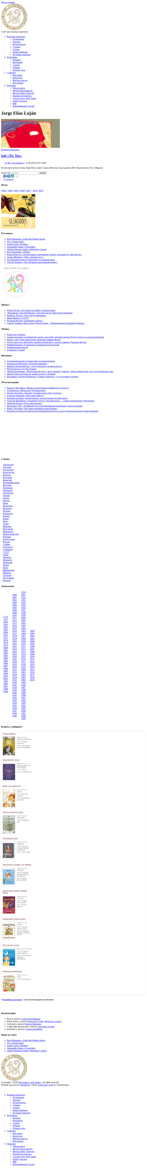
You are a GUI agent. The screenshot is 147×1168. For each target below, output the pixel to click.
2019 (16, 190)
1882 (5, 653)
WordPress (25, 1085)
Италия (6, 511)
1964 (23, 628)
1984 (23, 680)
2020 (10, 190)
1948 (14, 713)
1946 (14, 708)
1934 (14, 677)
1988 (23, 690)
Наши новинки (20, 52)
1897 (5, 686)
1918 (14, 636)
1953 (23, 600)
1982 (23, 674)
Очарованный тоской (17, 347)
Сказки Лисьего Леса (22, 927)
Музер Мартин (22, 905)
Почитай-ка (26, 979)
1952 (23, 597)
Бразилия (7, 480)
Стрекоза (20, 898)
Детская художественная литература (23, 847)
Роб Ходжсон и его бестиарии (21, 369)
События (11, 72)
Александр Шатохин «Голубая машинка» (27, 363)
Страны (16, 47)
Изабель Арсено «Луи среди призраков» (26, 315)
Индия (6, 500)
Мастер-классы (20, 80)
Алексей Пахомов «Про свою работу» (25, 395)
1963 (23, 625)
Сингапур (8, 547)
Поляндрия (21, 817)
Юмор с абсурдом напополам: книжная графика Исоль (34, 339)
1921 (14, 644)
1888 (5, 668)
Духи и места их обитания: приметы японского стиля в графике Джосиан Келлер (47, 342)
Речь (29, 949)
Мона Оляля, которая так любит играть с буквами (31, 374)
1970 (23, 644)
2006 (32, 646)
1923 (14, 649)
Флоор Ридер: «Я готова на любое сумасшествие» (31, 310)
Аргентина (8, 470)
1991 (23, 698)
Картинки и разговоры (12, 1000)
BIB (15, 103)
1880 (5, 648)
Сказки (16, 49)
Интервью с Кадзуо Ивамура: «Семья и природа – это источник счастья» (42, 376)
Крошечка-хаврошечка (12, 971)
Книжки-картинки (16, 36)
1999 (23, 718)
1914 (14, 625)
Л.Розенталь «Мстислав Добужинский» (26, 390)
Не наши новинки (21, 54)
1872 (5, 637)
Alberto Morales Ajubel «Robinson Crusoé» (27, 249)
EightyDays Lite (45, 1085)
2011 (32, 659)
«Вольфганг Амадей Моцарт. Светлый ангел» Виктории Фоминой (39, 313)
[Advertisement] (73, 435)
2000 (32, 631)
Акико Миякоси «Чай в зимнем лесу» (25, 257)
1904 (14, 602)
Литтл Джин (26, 852)
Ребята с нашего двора (23, 952)
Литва (6, 524)
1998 (23, 716)
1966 (23, 633)
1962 (23, 623)
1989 (23, 692)
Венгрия (7, 485)
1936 (14, 682)
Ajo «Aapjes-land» (15, 241)
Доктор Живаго (9, 734)
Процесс (17, 60)
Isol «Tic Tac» (11, 156)
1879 (5, 645)
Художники (18, 39)
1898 (5, 689)
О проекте (8, 179)
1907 (14, 607)
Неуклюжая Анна (10, 838)
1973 (23, 651)
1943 (14, 700)
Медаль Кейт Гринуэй (23, 93)
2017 (28, 190)
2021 (4, 190)
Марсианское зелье (11, 760)
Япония (6, 580)
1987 (23, 687)
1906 (14, 605)
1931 (14, 669)
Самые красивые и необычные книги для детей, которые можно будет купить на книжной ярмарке (55, 337)
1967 (23, 636)
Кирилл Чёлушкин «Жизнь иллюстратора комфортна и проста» (38, 388)
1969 (23, 641)
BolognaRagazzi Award (23, 106)
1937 (14, 685)
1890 (5, 673)
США (5, 555)
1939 (14, 690)
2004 (32, 641)
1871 (5, 635)
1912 (14, 620)
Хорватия (7, 562)
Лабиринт (20, 844)
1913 (14, 623)
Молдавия (8, 529)
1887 (5, 666)
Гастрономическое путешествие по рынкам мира (31, 259)
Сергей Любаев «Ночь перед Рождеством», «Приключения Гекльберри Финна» (46, 323)
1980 (23, 669)
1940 (14, 692)
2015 (41, 190)
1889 (5, 671)
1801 (5, 622)
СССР (6, 552)
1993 (23, 703)
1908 (14, 610)
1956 (23, 607)
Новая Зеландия (11, 534)
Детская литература (24, 739)
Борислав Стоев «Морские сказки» (45, 1021)
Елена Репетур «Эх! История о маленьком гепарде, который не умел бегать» (44, 254)
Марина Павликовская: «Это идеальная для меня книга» (34, 366)
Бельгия (7, 475)
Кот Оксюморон (14, 163)
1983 (23, 677)
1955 (23, 605)
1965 (23, 631)
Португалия (8, 539)
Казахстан (8, 513)
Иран (5, 503)
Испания (7, 508)
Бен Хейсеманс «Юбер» (18, 252)
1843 (5, 624)
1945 (14, 705)
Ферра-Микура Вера (22, 879)
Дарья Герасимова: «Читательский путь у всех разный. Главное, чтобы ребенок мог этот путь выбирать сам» (60, 371)
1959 (23, 615)
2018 (22, 190)
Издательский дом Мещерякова (23, 766)
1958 (23, 613)
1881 (5, 650)
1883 (5, 655)
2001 (32, 633)
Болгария (7, 477)
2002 (32, 636)
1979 (23, 667)
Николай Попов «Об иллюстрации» (24, 403)
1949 (14, 716)
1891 (5, 676)
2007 (32, 649)
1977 (23, 662)
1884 (5, 658)
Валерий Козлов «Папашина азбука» (25, 320)
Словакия (7, 549)
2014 (32, 667)
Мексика (7, 526)
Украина (7, 557)
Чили (5, 567)
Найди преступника (22, 901)
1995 (23, 708)
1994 (23, 705)
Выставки (17, 75)
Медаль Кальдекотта (23, 90)
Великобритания (11, 482)
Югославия (8, 578)
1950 (23, 592)
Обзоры (16, 67)
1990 (23, 695)
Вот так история (22, 794)
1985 (23, 682)
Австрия (7, 467)
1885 (5, 660)
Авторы (16, 41)
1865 (5, 627)
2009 (32, 654)
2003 (32, 638)
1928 (14, 662)
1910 (14, 615)
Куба (5, 521)
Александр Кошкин (30, 1019)
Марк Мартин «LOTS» (18, 318)
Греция (6, 495)
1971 (23, 646)
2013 (32, 664)
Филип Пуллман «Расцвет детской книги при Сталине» (34, 393)
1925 (14, 654)
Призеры (11, 85)
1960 (23, 618)
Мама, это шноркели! (12, 786)
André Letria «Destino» (17, 244)
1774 (5, 617)
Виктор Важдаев (33, 1024)
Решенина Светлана (23, 798)
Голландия (8, 493)
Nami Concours (20, 101)
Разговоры (12, 57)
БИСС (24, 769)
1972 (23, 649)
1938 (14, 687)
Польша (7, 536)
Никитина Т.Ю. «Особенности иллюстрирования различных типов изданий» (45, 406)
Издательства (19, 44)
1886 (5, 663)
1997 (23, 713)
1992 (23, 700)
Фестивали (18, 83)
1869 (5, 632)
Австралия (8, 464)
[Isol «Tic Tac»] (30, 147)
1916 (14, 631)
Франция (7, 560)
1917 (14, 633)
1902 (14, 600)
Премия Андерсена (22, 96)
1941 (14, 695)
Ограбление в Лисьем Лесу (14, 919)
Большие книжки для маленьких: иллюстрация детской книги (37, 398)
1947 (14, 711)
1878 (5, 642)
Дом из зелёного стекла (13, 812)
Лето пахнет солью (11, 945)
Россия (6, 542)
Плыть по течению (16, 334)
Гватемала (8, 488)
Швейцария (8, 570)
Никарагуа (8, 531)
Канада (6, 516)
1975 (23, 656)
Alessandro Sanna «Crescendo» (21, 247)
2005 (32, 644)
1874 (5, 640)
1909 (14, 613)
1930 (14, 667)
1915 (14, 628)
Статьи (16, 65)
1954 (23, 602)
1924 (14, 651)
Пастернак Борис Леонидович (23, 746)
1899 (5, 691)
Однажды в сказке (16, 350)
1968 (23, 638)
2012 (32, 662)
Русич (19, 977)
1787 (5, 619)
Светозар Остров (46, 1026)
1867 (5, 630)
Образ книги (19, 88)
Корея (6, 518)
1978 (23, 664)
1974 (23, 654)
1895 (5, 681)
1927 (14, 659)
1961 (23, 620)
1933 (14, 674)
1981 (23, 672)
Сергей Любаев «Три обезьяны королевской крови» (32, 262)
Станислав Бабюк (33, 1029)
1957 (23, 610)
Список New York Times (24, 98)
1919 (14, 638)
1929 (14, 664)
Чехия (6, 565)
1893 (5, 678)
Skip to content (8, 2)
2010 (32, 656)
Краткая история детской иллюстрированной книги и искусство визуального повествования (52, 411)
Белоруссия (8, 472)
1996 (23, 711)
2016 (35, 190)
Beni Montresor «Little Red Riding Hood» (26, 239)
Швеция (7, 573)
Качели (19, 791)
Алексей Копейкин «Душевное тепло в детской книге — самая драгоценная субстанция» (51, 401)
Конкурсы (18, 78)
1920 (14, 641)
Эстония (7, 575)
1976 (23, 659)
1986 (23, 685)
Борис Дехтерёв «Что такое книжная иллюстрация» (32, 408)
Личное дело (19, 70)
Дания (6, 498)
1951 (23, 595)
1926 (14, 656)
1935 (14, 680)
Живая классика (22, 742)
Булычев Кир (26, 771)
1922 (14, 646)
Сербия (6, 544)
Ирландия (8, 506)
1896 (5, 684)
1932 (14, 672)
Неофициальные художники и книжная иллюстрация (33, 345)
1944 (14, 703)
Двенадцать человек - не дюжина (17, 865)
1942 (14, 698)
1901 (14, 597)
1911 (14, 618)
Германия (7, 490)
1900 (14, 595)
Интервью (18, 62)
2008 (32, 651)
